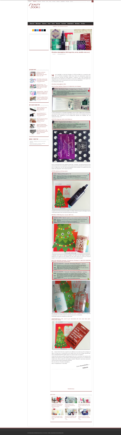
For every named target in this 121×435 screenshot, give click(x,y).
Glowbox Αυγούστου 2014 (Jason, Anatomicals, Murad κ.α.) (84, 417)
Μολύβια (67, 1)
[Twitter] (38, 30)
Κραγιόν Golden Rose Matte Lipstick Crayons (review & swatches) (42, 125)
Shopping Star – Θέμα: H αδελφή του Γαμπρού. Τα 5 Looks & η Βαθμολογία (42, 92)
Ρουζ (47, 1)
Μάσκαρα (39, 1)
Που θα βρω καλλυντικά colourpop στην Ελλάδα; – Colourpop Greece (42, 80)
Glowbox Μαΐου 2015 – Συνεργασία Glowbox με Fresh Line (70, 405)
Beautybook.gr (71, 388)
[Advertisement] (69, 12)
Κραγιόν (34, 1)
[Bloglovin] (45, 30)
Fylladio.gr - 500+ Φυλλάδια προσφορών (60, 26)
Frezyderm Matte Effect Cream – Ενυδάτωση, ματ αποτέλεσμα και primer (42, 98)
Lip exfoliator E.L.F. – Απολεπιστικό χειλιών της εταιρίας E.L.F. (41, 114)
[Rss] (33, 30)
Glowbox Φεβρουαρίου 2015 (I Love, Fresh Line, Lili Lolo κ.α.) (84, 405)
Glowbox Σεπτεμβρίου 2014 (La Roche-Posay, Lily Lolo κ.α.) (70, 417)
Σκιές (50, 1)
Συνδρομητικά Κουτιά (62, 54)
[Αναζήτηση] (93, 1)
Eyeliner (58, 1)
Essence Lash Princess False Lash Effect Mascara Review (42, 108)
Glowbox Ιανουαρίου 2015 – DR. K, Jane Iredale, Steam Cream (57, 417)
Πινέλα (71, 1)
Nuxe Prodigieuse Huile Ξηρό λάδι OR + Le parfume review (42, 120)
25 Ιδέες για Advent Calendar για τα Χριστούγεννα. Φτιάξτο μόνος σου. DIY (42, 74)
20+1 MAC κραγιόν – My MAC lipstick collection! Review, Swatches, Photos (42, 131)
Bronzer (53, 1)
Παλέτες (43, 1)
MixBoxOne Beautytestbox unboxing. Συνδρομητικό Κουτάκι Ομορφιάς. (57, 405)
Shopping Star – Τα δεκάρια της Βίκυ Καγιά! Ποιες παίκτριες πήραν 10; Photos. (42, 86)
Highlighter (63, 1)
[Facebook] (35, 30)
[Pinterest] (40, 30)
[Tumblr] (42, 30)
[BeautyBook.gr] (35, 5)
